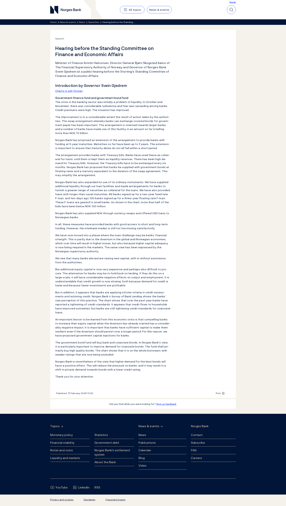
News (142, 435)
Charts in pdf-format (69, 91)
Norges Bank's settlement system (112, 452)
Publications (147, 443)
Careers (196, 458)
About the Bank (105, 462)
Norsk (233, 2)
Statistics (101, 435)
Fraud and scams (115, 499)
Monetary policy (61, 435)
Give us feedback (166, 404)
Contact (197, 435)
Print (218, 393)
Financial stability (62, 443)
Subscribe (198, 443)
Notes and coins (61, 450)
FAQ (194, 450)
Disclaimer (90, 499)
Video (143, 465)
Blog (142, 458)
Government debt (106, 443)
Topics (55, 426)
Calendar (145, 450)
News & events (149, 426)
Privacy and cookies (62, 499)
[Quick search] (231, 9)
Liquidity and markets (65, 458)
